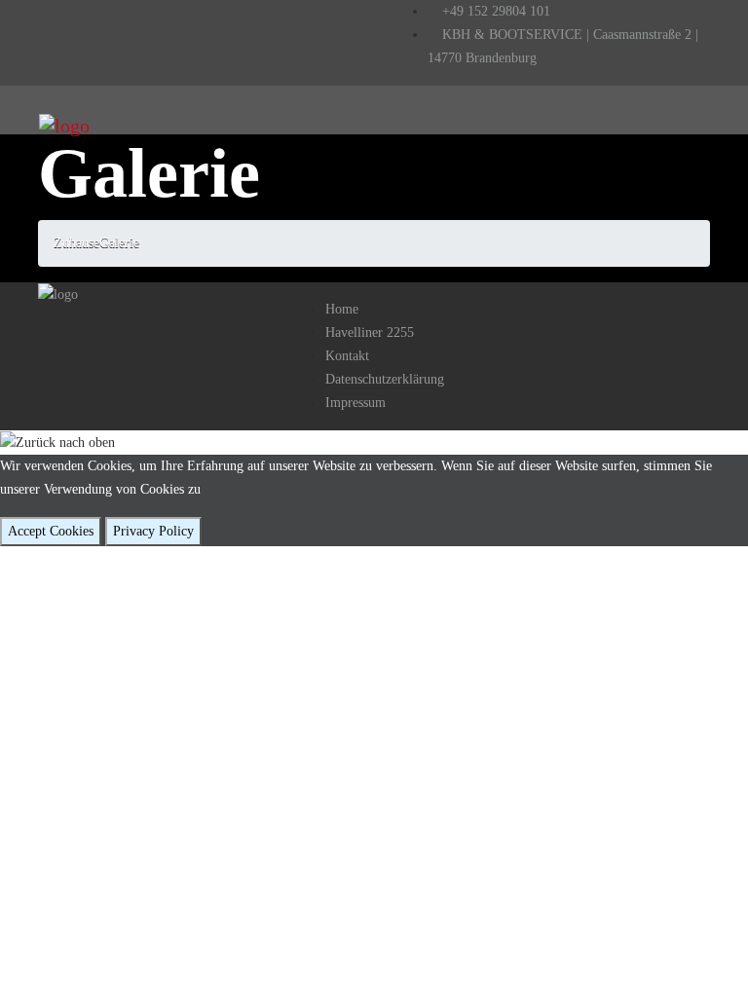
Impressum (355, 402)
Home (341, 309)
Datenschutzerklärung (384, 379)
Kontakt (347, 356)
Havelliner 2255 (369, 332)
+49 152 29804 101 (494, 11)
